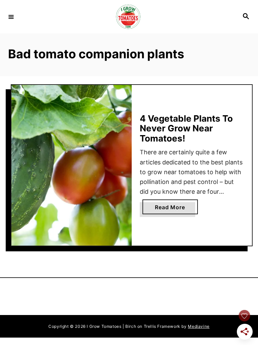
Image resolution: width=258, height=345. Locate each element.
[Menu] (11, 16)
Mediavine (198, 326)
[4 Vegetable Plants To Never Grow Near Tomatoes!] (71, 165)
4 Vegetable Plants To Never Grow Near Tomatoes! (186, 128)
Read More (176, 208)
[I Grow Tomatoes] (128, 16)
